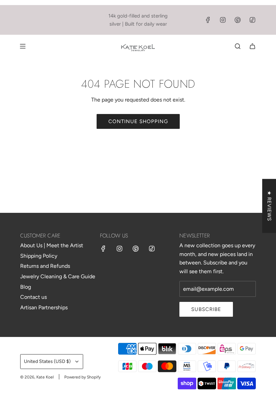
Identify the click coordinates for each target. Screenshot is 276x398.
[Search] (237, 46)
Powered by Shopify (82, 377)
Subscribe (206, 309)
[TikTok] (252, 20)
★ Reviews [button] (269, 206)
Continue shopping (138, 121)
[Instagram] (222, 20)
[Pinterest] (237, 20)
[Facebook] (208, 20)
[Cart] (252, 46)
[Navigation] (22, 46)
